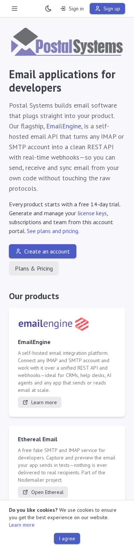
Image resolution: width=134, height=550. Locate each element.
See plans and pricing (52, 231)
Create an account (47, 251)
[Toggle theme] (48, 8)
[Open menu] (14, 8)
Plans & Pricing (34, 268)
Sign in (76, 8)
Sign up (111, 8)
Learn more (44, 402)
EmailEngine (63, 126)
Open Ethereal (47, 492)
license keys (92, 213)
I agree (67, 538)
